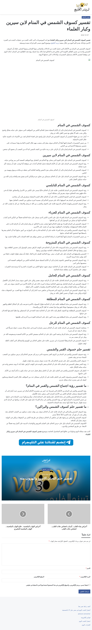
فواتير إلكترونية (85, 617)
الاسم (88, 568)
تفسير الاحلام (86, 17)
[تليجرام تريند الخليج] (46, 442)
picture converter (84, 614)
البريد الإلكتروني (84, 577)
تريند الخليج (55, 43)
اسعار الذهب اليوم (84, 621)
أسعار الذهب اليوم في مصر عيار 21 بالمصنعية (76, 610)
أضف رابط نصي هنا (84, 606)
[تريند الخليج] (81, 7)
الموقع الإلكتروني (39, 577)
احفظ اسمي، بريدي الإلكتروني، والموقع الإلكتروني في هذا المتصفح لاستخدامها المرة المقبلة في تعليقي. (57, 585)
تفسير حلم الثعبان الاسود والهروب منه (46, 478)
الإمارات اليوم (86, 625)
